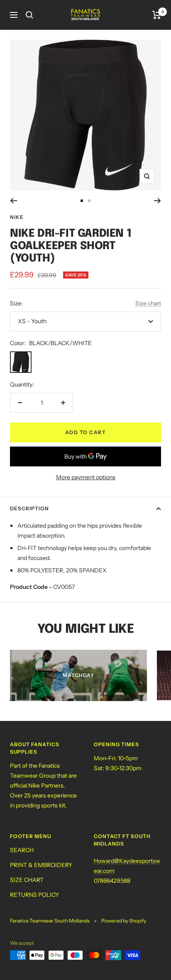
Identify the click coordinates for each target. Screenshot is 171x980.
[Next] (157, 201)
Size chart (148, 303)
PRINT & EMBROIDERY (41, 865)
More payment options (85, 477)
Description (29, 508)
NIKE (17, 217)
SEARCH (22, 850)
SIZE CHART (27, 880)
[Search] (29, 15)
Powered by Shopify (123, 921)
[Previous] (13, 201)
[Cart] (156, 15)
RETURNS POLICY (34, 894)
